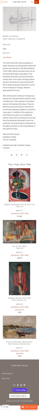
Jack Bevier (7, 57)
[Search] (32, 2)
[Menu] (1, 2)
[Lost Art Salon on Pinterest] (24, 385)
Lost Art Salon (15, 401)
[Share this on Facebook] (17, 155)
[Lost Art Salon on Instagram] (21, 385)
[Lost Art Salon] (19, 2)
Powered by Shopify (27, 401)
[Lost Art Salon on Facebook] (17, 385)
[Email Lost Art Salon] (14, 385)
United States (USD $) (18, 396)
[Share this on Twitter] (12, 155)
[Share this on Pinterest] (22, 155)
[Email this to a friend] (27, 155)
